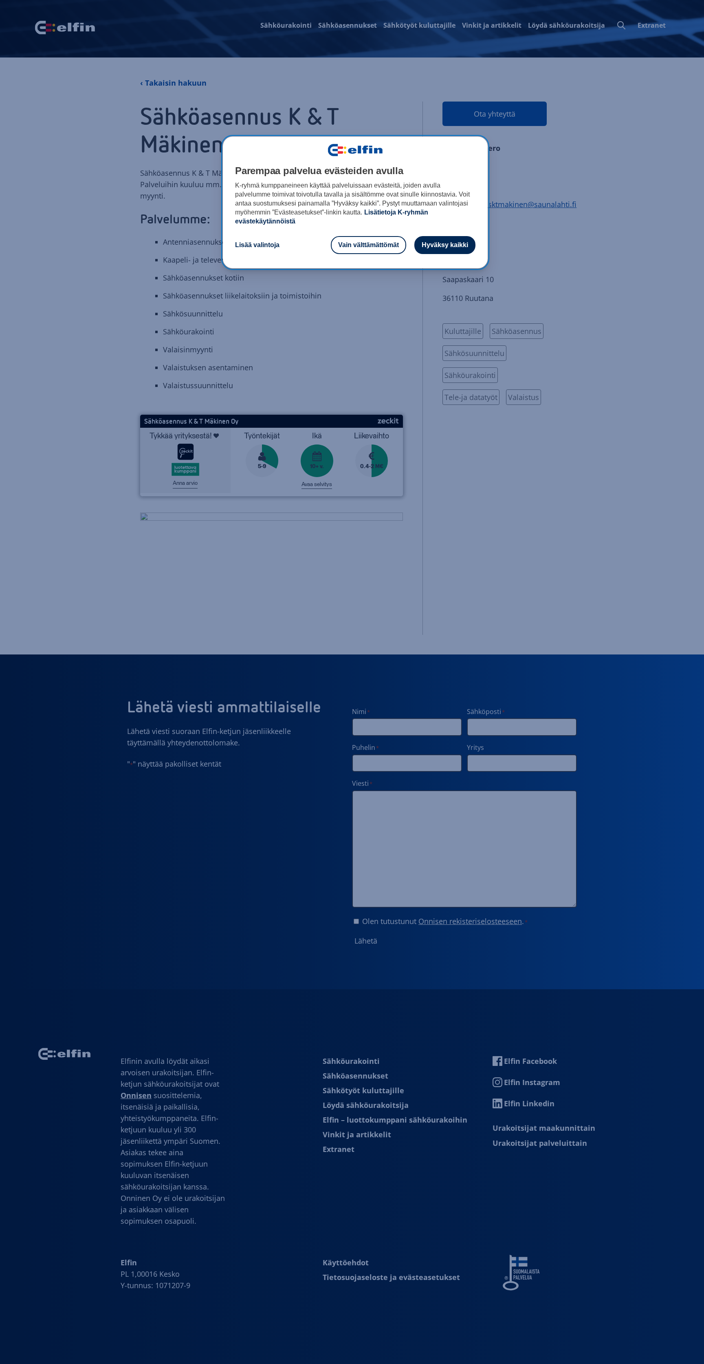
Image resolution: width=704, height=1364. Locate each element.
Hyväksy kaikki (445, 244)
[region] (355, 203)
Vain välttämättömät (368, 244)
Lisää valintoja (257, 244)
